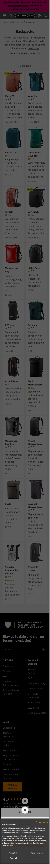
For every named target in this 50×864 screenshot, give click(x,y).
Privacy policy (40, 822)
